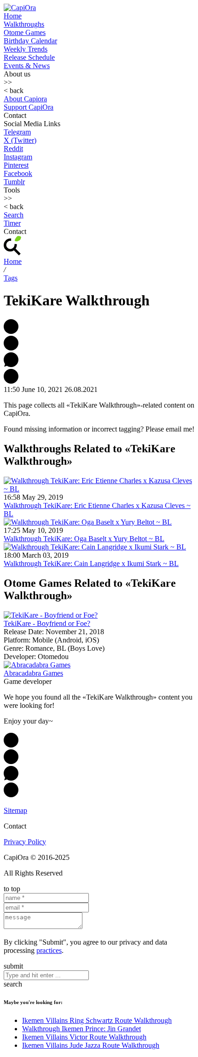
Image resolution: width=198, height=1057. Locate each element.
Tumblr (14, 182)
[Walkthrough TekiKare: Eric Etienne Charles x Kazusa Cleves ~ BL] (99, 489)
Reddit (13, 148)
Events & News (27, 66)
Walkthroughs (24, 24)
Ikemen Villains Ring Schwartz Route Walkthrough (97, 1020)
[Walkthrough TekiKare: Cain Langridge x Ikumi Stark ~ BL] (95, 547)
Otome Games (25, 32)
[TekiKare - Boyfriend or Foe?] (51, 615)
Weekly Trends (25, 49)
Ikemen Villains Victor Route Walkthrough (84, 1037)
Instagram (18, 157)
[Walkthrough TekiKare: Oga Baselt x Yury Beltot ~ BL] (88, 522)
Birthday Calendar (30, 41)
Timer (12, 223)
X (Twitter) (20, 140)
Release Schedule (29, 57)
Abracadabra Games (33, 673)
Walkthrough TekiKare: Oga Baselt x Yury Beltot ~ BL (84, 539)
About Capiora (25, 99)
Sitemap (15, 810)
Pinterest (16, 165)
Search (13, 215)
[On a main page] (20, 8)
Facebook (18, 173)
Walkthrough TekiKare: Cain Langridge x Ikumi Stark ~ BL (91, 563)
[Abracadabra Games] (37, 665)
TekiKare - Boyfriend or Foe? (47, 623)
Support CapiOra (28, 107)
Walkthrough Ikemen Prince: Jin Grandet (81, 1029)
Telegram (17, 132)
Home (13, 16)
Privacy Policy (25, 842)
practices (49, 950)
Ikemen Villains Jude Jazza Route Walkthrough (90, 1045)
